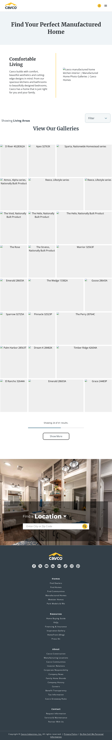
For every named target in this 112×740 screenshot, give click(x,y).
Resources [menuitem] (56, 614)
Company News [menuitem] (56, 674)
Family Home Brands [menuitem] (56, 678)
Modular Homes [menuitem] (56, 599)
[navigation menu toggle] (105, 5)
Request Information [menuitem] (56, 713)
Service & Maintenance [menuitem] (56, 717)
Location (48, 516)
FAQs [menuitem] (56, 622)
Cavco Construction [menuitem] (56, 653)
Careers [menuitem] (56, 686)
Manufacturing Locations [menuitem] (56, 658)
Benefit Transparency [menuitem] (56, 690)
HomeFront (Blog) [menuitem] (56, 635)
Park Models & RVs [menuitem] (56, 603)
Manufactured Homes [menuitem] (56, 595)
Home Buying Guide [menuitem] (56, 618)
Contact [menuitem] (56, 709)
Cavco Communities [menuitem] (56, 662)
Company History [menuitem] (56, 682)
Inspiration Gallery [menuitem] (56, 630)
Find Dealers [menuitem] (56, 583)
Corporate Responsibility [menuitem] (56, 670)
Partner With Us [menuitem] (56, 721)
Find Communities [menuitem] (56, 591)
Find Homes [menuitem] (56, 587)
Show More (56, 436)
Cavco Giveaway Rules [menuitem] (56, 699)
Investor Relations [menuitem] (56, 666)
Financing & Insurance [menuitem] (56, 626)
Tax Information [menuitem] (56, 694)
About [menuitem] (56, 649)
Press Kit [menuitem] (56, 639)
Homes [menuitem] (56, 578)
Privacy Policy (70, 734)
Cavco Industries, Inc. (31, 734)
